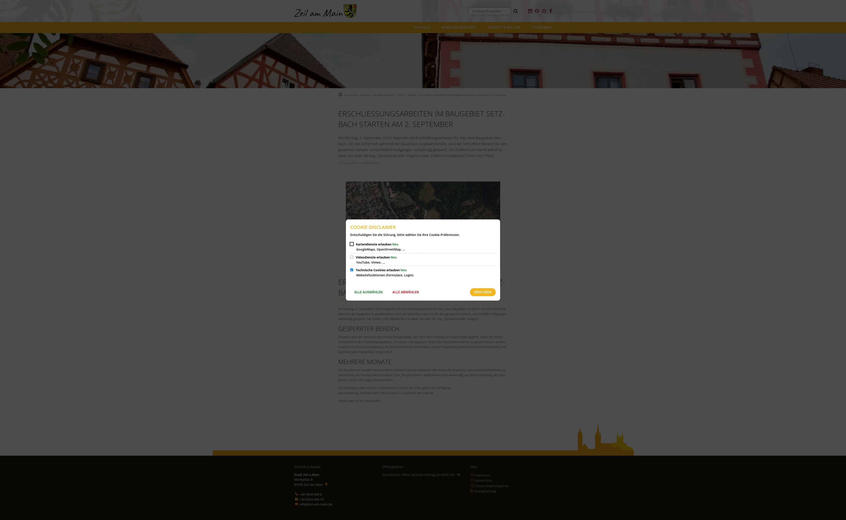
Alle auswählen (368, 292)
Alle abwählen (405, 292)
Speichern (483, 292)
